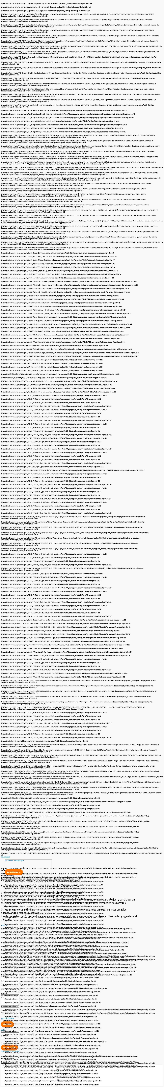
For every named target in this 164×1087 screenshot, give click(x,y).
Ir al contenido (5, 857)
